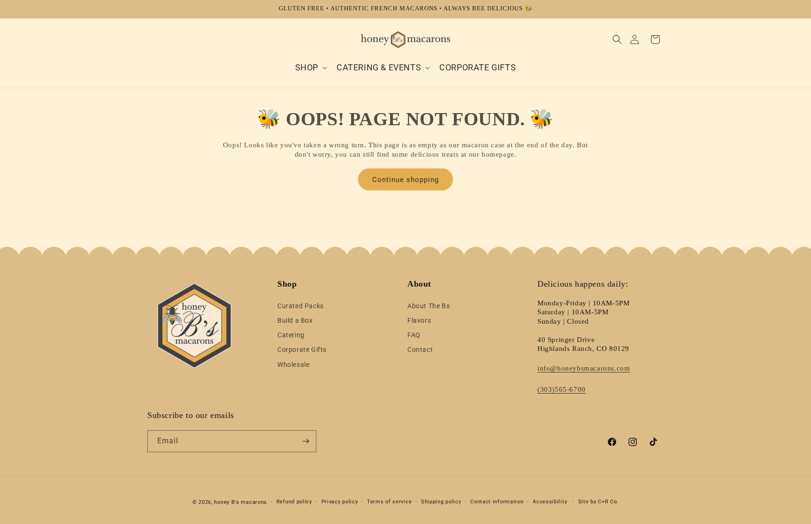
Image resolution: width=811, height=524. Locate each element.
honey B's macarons (240, 502)
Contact (420, 349)
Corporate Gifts (302, 349)
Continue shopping (405, 179)
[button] (617, 39)
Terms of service (389, 502)
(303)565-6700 (561, 389)
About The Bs (428, 306)
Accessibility (550, 502)
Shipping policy (441, 502)
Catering (291, 335)
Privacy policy (339, 502)
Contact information (496, 502)
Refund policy (294, 502)
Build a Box (295, 320)
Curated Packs (300, 306)
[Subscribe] (305, 441)
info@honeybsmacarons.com (583, 368)
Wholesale (293, 364)
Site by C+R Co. (598, 502)
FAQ (414, 335)
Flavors (419, 320)
